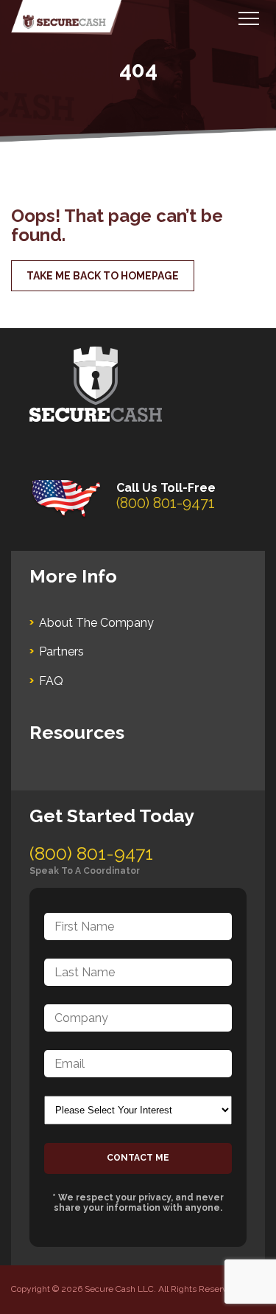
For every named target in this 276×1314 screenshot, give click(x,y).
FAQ (51, 681)
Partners (61, 651)
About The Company (96, 623)
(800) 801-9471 (165, 503)
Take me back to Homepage (102, 276)
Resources (76, 732)
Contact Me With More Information (138, 1158)
